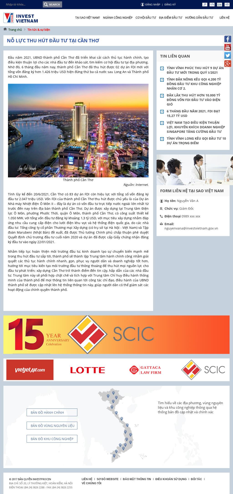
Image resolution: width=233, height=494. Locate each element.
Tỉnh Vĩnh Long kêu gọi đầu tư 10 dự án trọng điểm (196, 140)
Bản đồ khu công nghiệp (52, 439)
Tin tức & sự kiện (39, 30)
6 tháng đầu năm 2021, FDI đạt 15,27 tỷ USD (193, 113)
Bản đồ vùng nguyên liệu (52, 425)
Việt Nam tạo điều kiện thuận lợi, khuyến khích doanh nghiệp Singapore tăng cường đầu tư (196, 127)
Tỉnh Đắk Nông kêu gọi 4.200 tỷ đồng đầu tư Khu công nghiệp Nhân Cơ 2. (194, 84)
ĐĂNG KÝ (170, 4)
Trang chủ (15, 30)
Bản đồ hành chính (47, 412)
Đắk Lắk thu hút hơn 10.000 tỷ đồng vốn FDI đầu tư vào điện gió (193, 99)
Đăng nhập (152, 4)
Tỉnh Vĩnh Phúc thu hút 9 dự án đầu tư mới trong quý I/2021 (195, 70)
